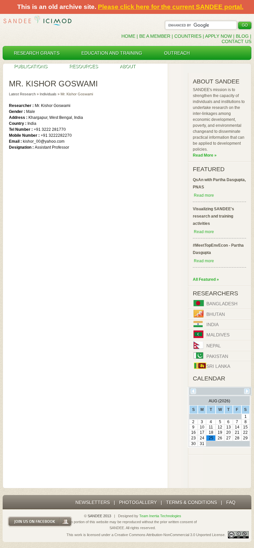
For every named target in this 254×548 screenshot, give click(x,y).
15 (245, 427)
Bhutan (215, 314)
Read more (204, 195)
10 (202, 427)
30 (193, 443)
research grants (37, 53)
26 (220, 438)
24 (202, 438)
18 (211, 432)
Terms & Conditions (191, 502)
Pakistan (217, 356)
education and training (111, 53)
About (128, 66)
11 (211, 427)
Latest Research (22, 94)
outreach (177, 53)
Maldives (218, 335)
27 (228, 438)
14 (237, 427)
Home (128, 36)
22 (245, 432)
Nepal (213, 346)
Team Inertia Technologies (160, 516)
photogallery (138, 502)
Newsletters (92, 502)
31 (202, 443)
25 (211, 438)
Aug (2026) (219, 401)
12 (220, 427)
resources (83, 66)
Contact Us (236, 41)
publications (30, 66)
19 (220, 432)
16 (193, 432)
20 (228, 432)
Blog (242, 36)
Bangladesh (221, 304)
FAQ (230, 502)
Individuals (48, 94)
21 (237, 432)
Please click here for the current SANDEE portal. (170, 6)
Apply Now (218, 36)
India (212, 324)
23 (193, 438)
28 (237, 438)
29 (245, 438)
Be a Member (154, 36)
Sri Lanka (218, 366)
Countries (188, 36)
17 (202, 432)
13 (228, 427)
